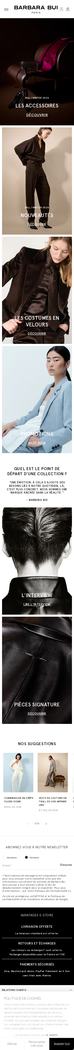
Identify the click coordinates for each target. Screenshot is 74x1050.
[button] (6, 9)
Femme (34, 857)
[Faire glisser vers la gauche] (27, 823)
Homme (12, 857)
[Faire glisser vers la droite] (46, 823)
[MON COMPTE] (61, 9)
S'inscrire (66, 864)
